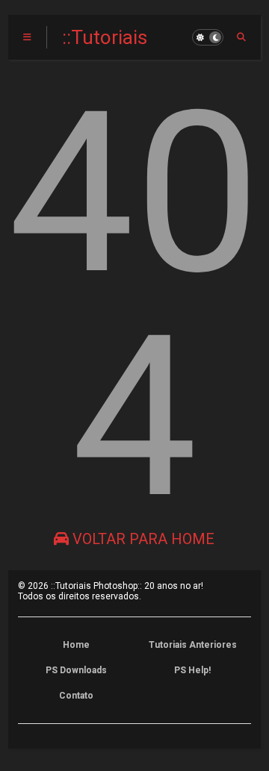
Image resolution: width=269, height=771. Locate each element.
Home (76, 645)
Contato (76, 695)
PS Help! (192, 670)
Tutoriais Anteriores (193, 645)
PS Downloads (76, 670)
